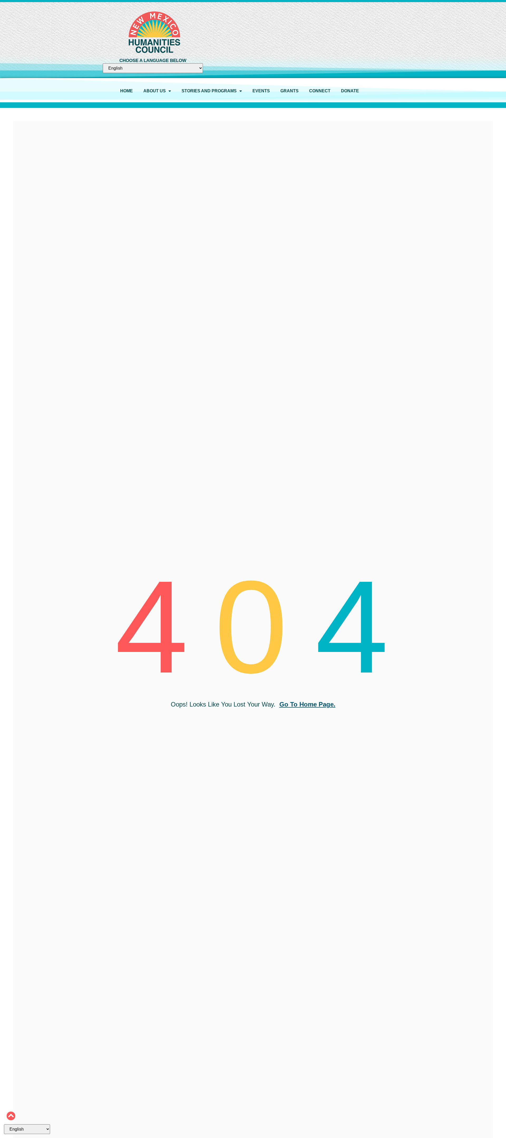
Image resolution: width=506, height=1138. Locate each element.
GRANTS (289, 91)
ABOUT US (154, 91)
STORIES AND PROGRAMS (209, 91)
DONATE (350, 91)
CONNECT (319, 91)
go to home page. (307, 704)
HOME (126, 91)
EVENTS (261, 91)
